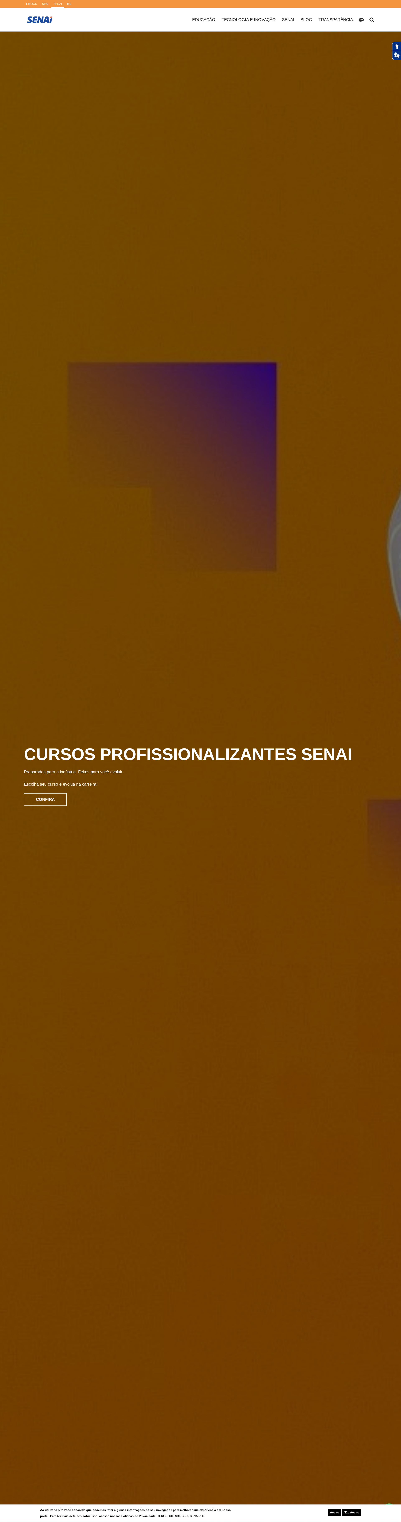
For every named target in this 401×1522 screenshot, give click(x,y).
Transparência (336, 19)
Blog (306, 19)
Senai (288, 19)
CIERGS (174, 1516)
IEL (204, 1516)
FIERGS (161, 1516)
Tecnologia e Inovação (249, 19)
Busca (372, 20)
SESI (185, 1516)
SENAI (194, 1516)
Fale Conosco (361, 20)
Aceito (334, 1512)
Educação (203, 19)
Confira (45, 796)
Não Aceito (351, 1512)
